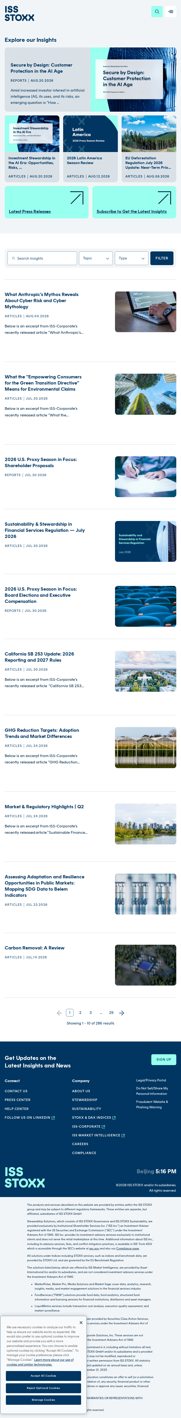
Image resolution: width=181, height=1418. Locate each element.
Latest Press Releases (30, 211)
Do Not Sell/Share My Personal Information (152, 1091)
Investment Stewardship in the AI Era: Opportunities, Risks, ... (31, 163)
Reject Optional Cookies (43, 1388)
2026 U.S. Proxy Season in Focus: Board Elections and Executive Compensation (41, 595)
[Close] (81, 1322)
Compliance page (127, 1248)
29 (111, 1012)
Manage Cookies (43, 1399)
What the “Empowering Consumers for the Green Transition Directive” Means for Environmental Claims (43, 383)
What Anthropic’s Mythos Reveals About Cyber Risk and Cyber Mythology (41, 300)
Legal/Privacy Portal (151, 1080)
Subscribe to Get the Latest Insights (132, 211)
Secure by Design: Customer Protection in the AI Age (41, 68)
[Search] (157, 11)
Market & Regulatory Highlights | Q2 (44, 806)
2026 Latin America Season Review (84, 160)
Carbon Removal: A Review (35, 948)
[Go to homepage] (25, 1180)
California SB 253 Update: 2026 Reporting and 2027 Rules (39, 657)
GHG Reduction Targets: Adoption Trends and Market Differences (42, 733)
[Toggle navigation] (170, 11)
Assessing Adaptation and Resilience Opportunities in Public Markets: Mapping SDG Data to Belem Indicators (44, 886)
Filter (162, 258)
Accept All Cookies (43, 1375)
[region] (43, 1365)
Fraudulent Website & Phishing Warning (152, 1104)
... (101, 1012)
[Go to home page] (19, 13)
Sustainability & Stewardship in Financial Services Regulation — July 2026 (45, 530)
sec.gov (94, 1248)
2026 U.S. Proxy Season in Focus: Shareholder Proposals (41, 462)
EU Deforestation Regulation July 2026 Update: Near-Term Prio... (148, 163)
